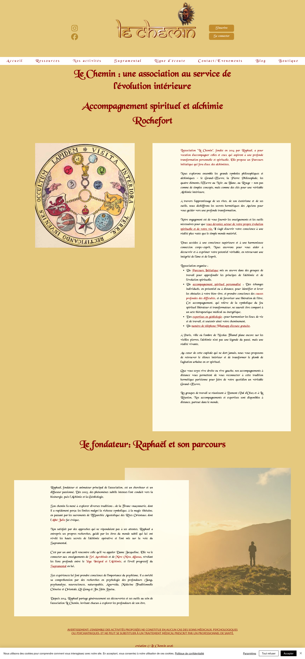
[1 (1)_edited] (74, 36)
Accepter (289, 653)
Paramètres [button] (249, 653)
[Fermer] (301, 653)
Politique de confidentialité (189, 653)
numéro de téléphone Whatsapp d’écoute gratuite (221, 326)
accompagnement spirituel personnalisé (217, 285)
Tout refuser (269, 653)
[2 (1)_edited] (74, 28)
